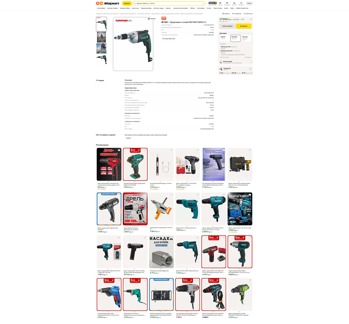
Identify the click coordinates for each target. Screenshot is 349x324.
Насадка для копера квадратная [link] (159, 271)
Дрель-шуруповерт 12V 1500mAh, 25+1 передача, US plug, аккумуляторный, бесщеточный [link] (186, 184)
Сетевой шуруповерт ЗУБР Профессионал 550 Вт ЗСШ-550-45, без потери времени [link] (108, 314)
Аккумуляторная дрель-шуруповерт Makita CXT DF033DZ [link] (134, 184)
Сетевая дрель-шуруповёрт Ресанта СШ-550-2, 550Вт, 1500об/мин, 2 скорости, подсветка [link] (187, 314)
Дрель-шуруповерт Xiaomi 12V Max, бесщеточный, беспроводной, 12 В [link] (134, 271)
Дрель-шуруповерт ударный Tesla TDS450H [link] (108, 228)
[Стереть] (203, 3)
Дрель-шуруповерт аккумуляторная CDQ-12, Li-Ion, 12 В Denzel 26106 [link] (239, 184)
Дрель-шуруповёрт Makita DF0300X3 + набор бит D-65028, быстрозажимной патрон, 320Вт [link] (109, 271)
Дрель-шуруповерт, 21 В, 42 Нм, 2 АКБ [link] (239, 228)
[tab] (101, 8)
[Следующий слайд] (154, 44)
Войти (249, 3)
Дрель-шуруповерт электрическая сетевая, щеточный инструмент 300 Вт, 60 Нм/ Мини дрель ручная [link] (108, 184)
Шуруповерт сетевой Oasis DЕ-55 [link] (186, 228)
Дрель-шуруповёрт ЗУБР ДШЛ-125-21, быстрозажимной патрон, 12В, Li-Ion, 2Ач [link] (213, 271)
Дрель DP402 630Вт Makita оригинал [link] (187, 271)
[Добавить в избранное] (119, 150)
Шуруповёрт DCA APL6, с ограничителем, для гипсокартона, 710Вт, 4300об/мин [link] (134, 314)
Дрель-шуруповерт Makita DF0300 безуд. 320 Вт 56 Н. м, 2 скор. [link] (212, 228)
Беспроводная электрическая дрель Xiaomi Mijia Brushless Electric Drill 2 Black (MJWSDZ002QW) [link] (213, 184)
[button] (163, 18)
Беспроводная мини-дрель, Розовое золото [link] (161, 184)
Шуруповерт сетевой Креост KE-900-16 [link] (161, 228)
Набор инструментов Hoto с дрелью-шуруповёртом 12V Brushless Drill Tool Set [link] (161, 314)
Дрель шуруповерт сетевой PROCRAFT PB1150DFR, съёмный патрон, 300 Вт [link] (238, 314)
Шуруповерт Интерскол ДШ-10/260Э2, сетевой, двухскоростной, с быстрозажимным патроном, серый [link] (135, 228)
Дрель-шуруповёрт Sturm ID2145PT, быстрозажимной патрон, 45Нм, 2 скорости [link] (213, 314)
